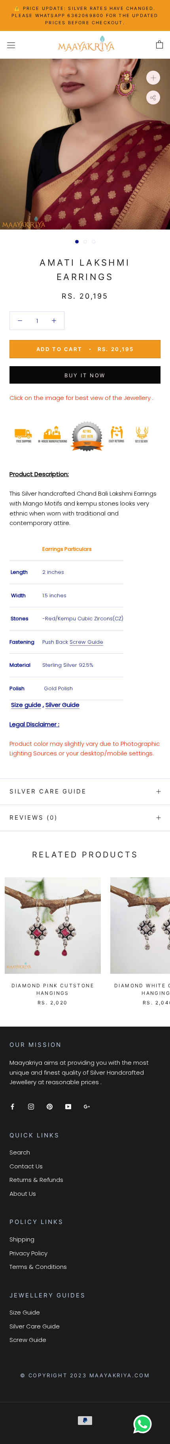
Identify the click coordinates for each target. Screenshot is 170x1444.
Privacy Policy (28, 1253)
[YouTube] (68, 1107)
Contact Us (26, 1166)
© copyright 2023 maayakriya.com (85, 1375)
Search (19, 1152)
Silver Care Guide (48, 791)
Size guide (26, 705)
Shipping (21, 1239)
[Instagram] (31, 1107)
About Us (22, 1193)
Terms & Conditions (38, 1267)
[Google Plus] (87, 1107)
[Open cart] (159, 45)
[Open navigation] (11, 45)
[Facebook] (12, 1107)
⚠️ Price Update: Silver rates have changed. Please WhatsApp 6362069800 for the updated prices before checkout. (84, 15)
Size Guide (24, 1312)
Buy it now (85, 375)
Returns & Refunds (36, 1180)
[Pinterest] (50, 1107)
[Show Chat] (144, 1424)
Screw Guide (86, 642)
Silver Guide (62, 705)
